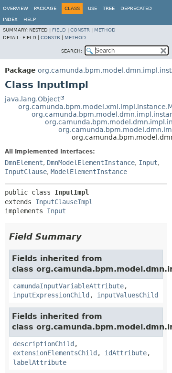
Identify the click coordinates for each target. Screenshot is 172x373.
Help (29, 19)
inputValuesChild (127, 295)
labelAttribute (39, 362)
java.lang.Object (32, 99)
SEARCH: (71, 51)
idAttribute (126, 353)
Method (105, 30)
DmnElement (24, 162)
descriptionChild (43, 344)
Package (45, 8)
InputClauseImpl (64, 202)
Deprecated (136, 8)
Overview (15, 8)
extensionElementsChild (55, 353)
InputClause (26, 172)
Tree (109, 8)
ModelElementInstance (89, 172)
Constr (80, 30)
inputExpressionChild (51, 295)
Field (59, 30)
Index (10, 19)
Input (148, 162)
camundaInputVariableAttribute (68, 286)
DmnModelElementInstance (91, 162)
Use (92, 8)
